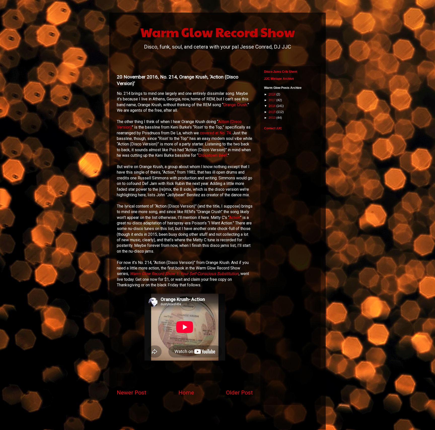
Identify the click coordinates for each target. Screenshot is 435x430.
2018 (272, 94)
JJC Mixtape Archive (279, 79)
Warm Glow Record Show (217, 32)
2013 (272, 118)
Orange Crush (235, 104)
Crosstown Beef (212, 155)
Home (186, 392)
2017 (272, 100)
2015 (272, 112)
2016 (272, 106)
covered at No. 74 (215, 133)
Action (234, 217)
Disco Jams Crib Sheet (280, 71)
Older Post (239, 392)
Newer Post (131, 392)
